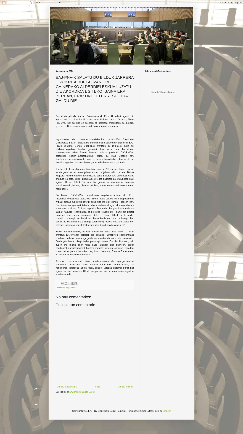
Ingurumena (71, 287)
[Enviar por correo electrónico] (62, 283)
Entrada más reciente (67, 387)
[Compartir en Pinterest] (76, 283)
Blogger (166, 411)
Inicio (97, 387)
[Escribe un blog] (66, 283)
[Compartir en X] (69, 283)
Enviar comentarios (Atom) (82, 392)
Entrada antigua (125, 387)
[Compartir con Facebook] (73, 283)
